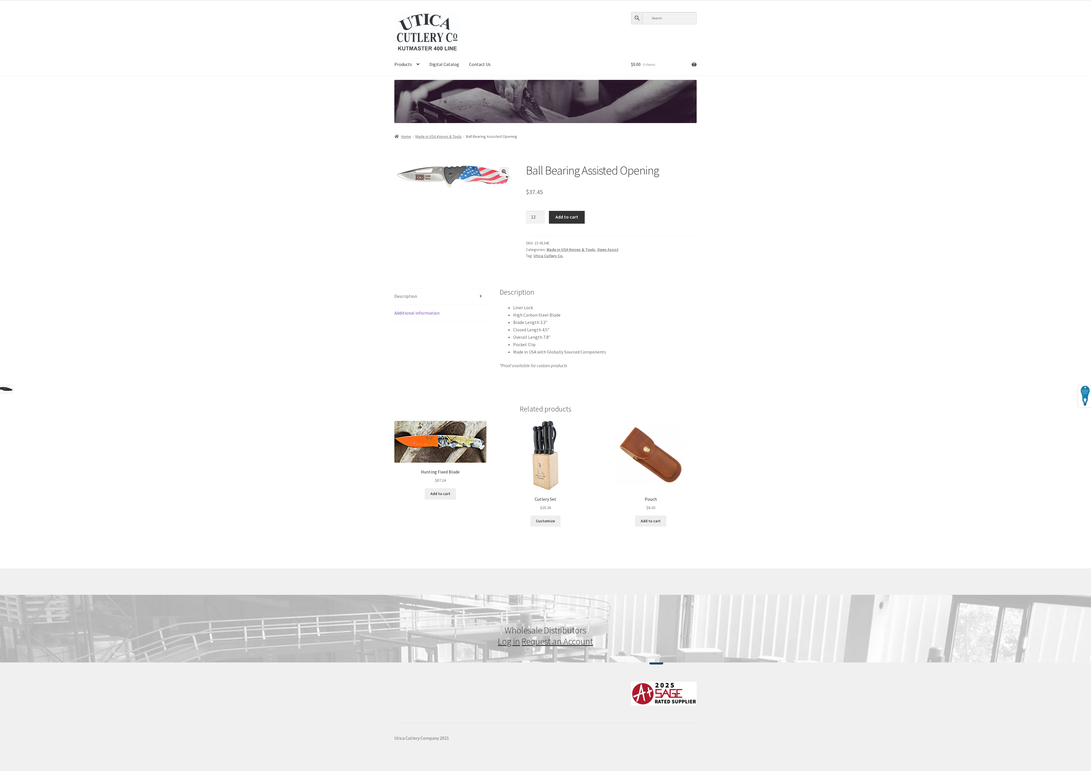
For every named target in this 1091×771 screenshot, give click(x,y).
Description (405, 296)
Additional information (417, 313)
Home (406, 136)
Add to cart (566, 217)
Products (403, 64)
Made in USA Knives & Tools (438, 136)
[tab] (440, 296)
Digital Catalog (444, 64)
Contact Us (480, 64)
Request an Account (557, 641)
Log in (509, 641)
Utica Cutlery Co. (548, 255)
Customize (545, 520)
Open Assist (608, 249)
